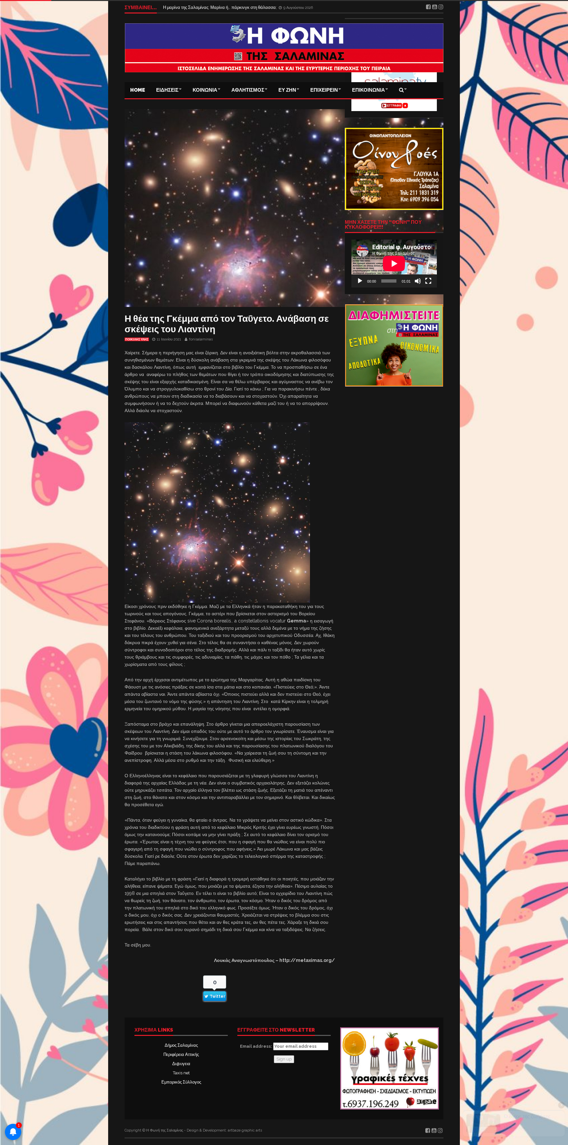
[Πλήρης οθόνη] (428, 281)
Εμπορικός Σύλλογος (181, 1082)
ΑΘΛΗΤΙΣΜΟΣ (247, 90)
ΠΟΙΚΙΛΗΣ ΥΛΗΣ (136, 339)
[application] (394, 264)
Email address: (256, 1046)
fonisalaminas (201, 339)
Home (137, 90)
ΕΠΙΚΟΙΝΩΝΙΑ (368, 90)
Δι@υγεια (181, 1063)
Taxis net (181, 1072)
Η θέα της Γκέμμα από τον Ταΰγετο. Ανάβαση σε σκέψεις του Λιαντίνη (227, 324)
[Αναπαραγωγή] (360, 281)
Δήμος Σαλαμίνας (181, 1045)
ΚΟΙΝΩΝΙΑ (205, 90)
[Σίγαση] (417, 281)
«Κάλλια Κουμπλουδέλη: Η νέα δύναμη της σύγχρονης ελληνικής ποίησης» (234, 7)
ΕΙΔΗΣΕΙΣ (167, 90)
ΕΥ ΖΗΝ (287, 90)
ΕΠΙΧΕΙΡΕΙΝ (324, 90)
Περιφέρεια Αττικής (181, 1054)
